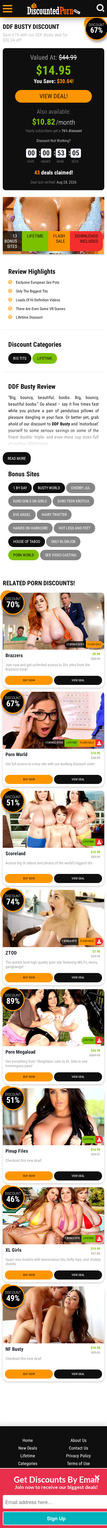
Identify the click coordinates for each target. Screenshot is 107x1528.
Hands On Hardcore (30, 528)
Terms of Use (78, 1463)
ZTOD (11, 953)
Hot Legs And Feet (74, 528)
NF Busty (14, 1349)
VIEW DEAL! (54, 96)
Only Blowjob (63, 541)
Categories (27, 1463)
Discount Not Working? (53, 140)
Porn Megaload (20, 1052)
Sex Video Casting (60, 555)
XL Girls (13, 1250)
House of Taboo (26, 541)
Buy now (29, 680)
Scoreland (15, 853)
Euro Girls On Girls (30, 501)
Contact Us (78, 1448)
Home (27, 1440)
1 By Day (20, 488)
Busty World (49, 488)
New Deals (27, 1448)
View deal (78, 680)
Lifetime (44, 358)
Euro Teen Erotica (73, 501)
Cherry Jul (80, 488)
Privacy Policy (78, 1455)
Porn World (23, 555)
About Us (78, 1440)
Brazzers (14, 655)
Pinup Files (16, 1151)
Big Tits (19, 358)
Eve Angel (22, 514)
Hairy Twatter (54, 514)
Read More (17, 458)
